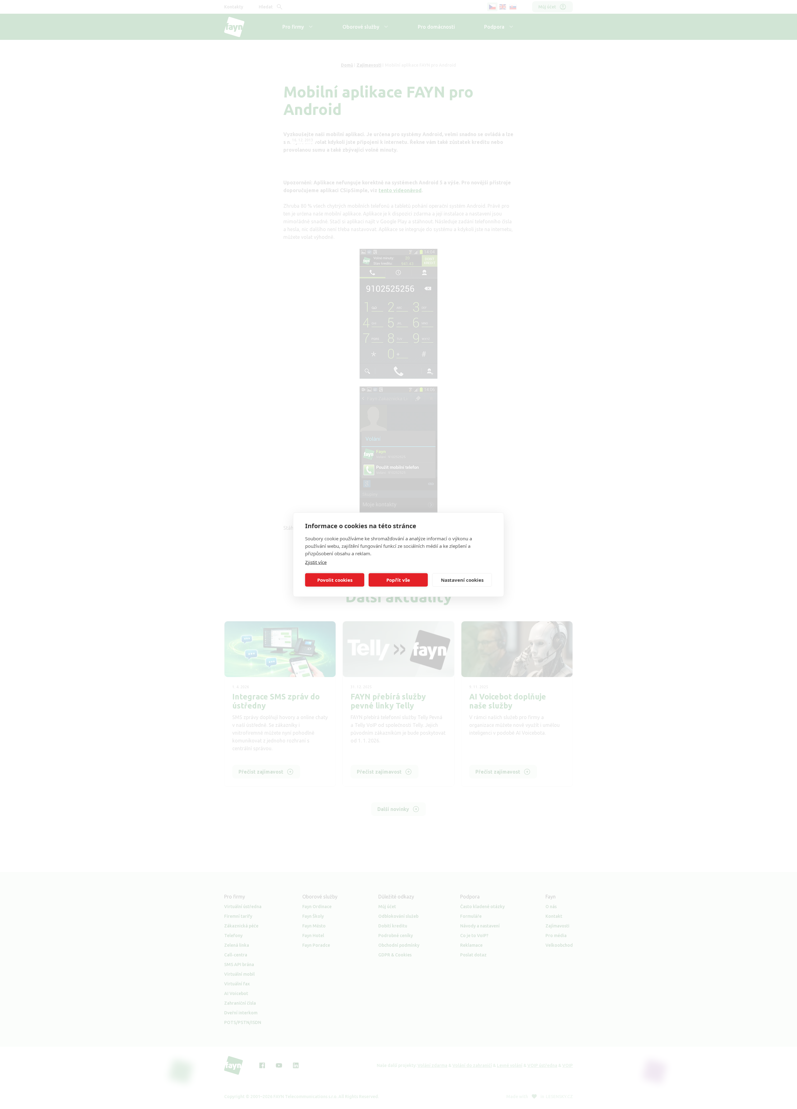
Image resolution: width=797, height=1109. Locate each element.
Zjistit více (316, 562)
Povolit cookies (334, 580)
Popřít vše (398, 580)
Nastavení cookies (462, 580)
